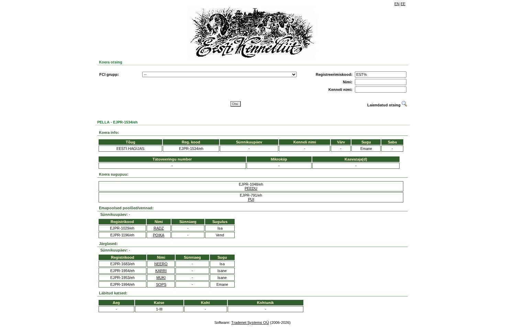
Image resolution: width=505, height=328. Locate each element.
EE (403, 4)
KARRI (161, 271)
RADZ (159, 228)
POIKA (158, 235)
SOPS (161, 284)
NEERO (161, 264)
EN (397, 4)
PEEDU (251, 188)
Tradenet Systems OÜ (250, 322)
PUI (251, 199)
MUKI (161, 278)
